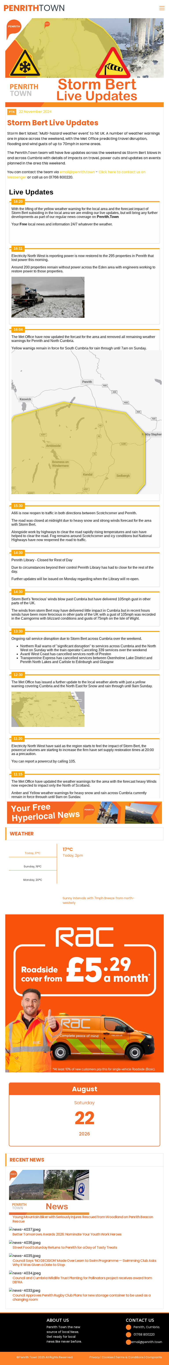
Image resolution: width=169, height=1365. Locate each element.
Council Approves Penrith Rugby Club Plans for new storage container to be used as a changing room (82, 1297)
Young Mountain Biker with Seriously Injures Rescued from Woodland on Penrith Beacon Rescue (83, 1219)
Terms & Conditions (129, 1357)
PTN (12, 112)
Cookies (108, 1357)
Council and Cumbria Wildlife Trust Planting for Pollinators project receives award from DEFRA (82, 1280)
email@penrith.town (77, 171)
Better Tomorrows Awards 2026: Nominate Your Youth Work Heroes (67, 1234)
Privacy (94, 1357)
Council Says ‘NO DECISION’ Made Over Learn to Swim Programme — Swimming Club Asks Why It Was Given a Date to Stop (84, 1263)
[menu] (161, 8)
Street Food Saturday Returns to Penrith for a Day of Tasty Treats (65, 1247)
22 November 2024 (35, 111)
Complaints (153, 1357)
